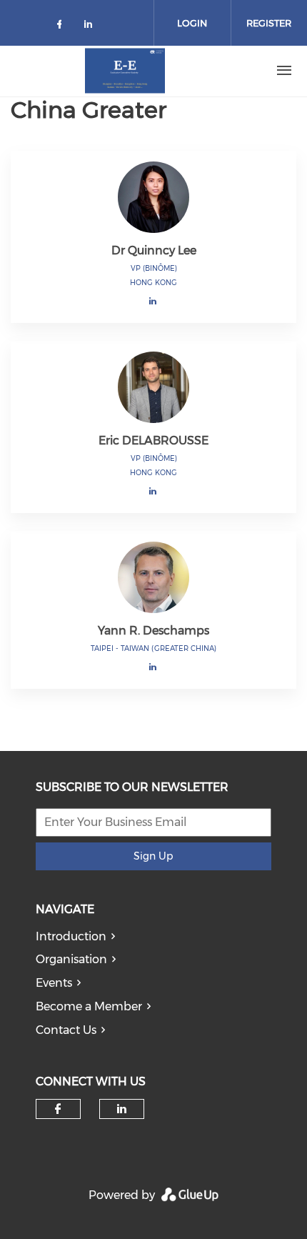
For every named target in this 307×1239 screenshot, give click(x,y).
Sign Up (153, 856)
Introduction (71, 936)
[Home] (125, 71)
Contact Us (66, 1030)
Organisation (71, 959)
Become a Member (89, 1006)
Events (54, 983)
